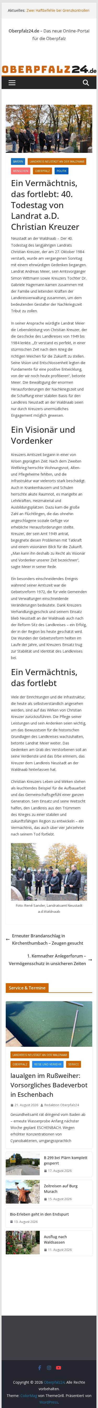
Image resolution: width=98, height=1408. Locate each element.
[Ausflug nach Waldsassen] (23, 1243)
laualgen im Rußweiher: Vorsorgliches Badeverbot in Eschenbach (49, 1085)
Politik (61, 171)
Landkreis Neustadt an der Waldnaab (57, 161)
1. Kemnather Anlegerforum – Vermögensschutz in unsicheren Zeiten (47, 959)
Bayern (18, 161)
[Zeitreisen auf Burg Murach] (23, 1192)
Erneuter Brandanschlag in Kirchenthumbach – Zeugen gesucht (47, 939)
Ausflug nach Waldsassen (55, 1239)
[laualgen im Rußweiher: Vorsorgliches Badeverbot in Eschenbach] (49, 1024)
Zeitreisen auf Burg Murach (61, 1188)
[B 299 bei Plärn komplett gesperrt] (23, 1164)
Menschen (20, 171)
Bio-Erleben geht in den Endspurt (39, 1214)
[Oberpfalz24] (49, 68)
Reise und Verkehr (47, 1064)
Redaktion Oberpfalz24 (61, 1105)
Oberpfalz (42, 171)
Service (73, 1064)
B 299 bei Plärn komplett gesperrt (65, 1160)
